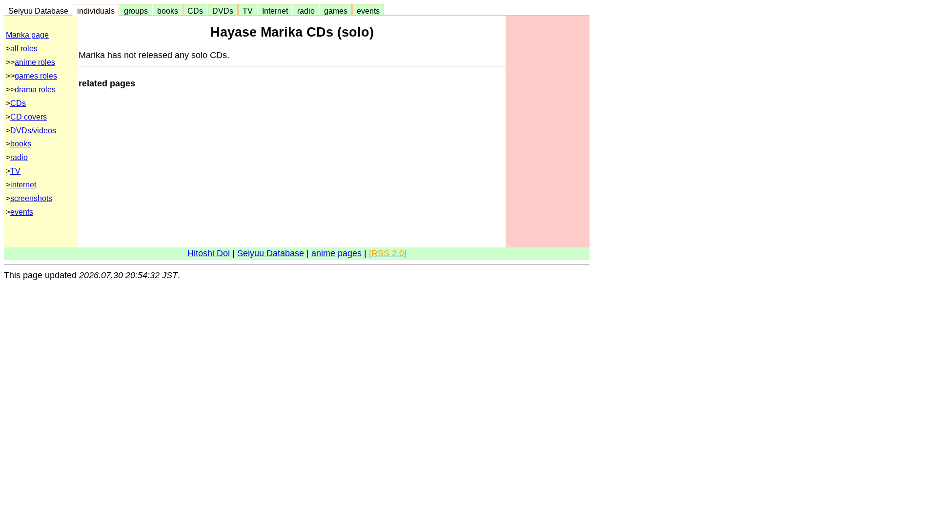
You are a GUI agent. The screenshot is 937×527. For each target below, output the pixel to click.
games (335, 10)
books (167, 10)
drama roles (35, 89)
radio (306, 10)
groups (136, 10)
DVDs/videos (33, 130)
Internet (275, 10)
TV (248, 10)
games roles (36, 76)
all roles (24, 48)
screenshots (31, 198)
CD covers (28, 117)
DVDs (222, 10)
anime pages (336, 253)
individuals (96, 10)
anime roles (35, 62)
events (368, 10)
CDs (195, 10)
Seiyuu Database (38, 10)
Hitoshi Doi (208, 253)
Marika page (27, 35)
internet (23, 185)
